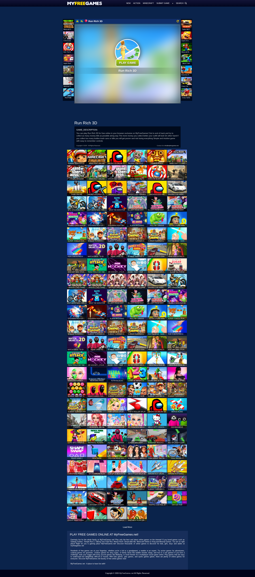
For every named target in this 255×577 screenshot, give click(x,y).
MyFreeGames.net (126, 573)
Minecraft (148, 3)
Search (181, 3)
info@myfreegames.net (171, 145)
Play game (127, 62)
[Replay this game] (178, 21)
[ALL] (172, 3)
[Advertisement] (127, 13)
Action (136, 3)
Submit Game (162, 3)
